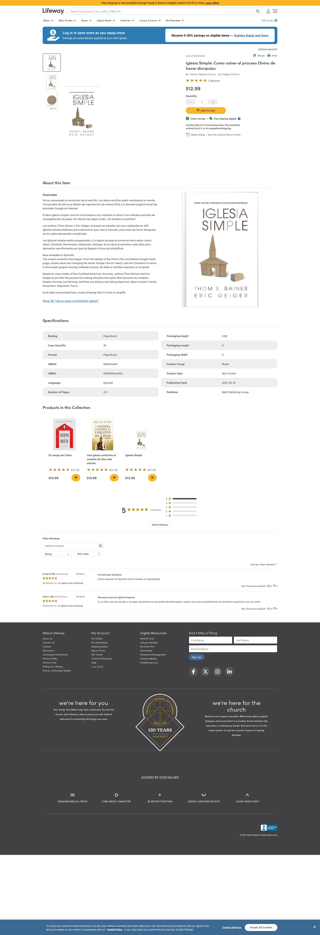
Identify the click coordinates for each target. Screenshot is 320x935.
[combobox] (164, 11)
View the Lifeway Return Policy (224, 134)
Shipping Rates (99, 646)
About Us (47, 638)
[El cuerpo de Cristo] (64, 434)
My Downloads (99, 642)
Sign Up (196, 657)
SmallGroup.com (149, 662)
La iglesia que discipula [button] (70, 583)
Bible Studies (65, 20)
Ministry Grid (147, 638)
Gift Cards (96, 654)
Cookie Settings (231, 927)
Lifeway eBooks (148, 658)
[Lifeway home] (53, 11)
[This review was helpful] (269, 586)
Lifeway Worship (149, 642)
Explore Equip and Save (251, 35)
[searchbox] (70, 545)
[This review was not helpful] (274, 586)
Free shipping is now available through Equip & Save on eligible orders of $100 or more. (160, 3)
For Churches (173, 20)
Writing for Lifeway (53, 666)
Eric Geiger (224, 74)
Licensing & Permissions (55, 654)
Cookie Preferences (101, 658)
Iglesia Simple (133, 455)
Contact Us (48, 642)
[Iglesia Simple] (141, 434)
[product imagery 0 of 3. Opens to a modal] (81, 112)
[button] (182, 499)
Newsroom (48, 650)
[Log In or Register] (268, 11)
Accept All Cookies (261, 927)
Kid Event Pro (147, 646)
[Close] (314, 926)
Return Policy (98, 650)
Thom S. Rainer (198, 74)
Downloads (146, 650)
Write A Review (160, 524)
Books (85, 20)
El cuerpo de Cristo (60, 455)
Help (93, 662)
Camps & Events (148, 20)
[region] (160, 927)
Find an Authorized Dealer (57, 670)
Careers (47, 646)
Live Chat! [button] (97, 666)
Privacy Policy (50, 658)
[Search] (257, 11)
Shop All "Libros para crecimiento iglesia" (71, 301)
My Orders (97, 638)
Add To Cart (208, 110)
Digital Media (104, 20)
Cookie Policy (115, 929)
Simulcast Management (153, 654)
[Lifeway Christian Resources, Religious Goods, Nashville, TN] (269, 828)
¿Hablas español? (267, 49)
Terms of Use (49, 662)
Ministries (125, 20)
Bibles (46, 20)
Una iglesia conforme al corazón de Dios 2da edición (101, 459)
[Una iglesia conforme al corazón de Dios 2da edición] (102, 434)
